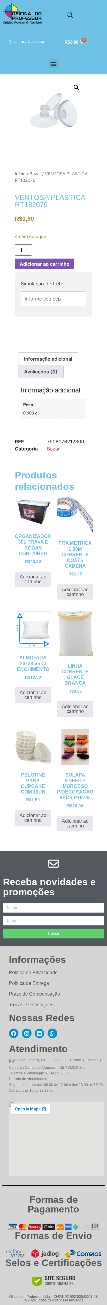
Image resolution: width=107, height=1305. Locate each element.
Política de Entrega (29, 983)
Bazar (35, 173)
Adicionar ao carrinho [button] (33, 579)
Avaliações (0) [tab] (41, 372)
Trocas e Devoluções (31, 1004)
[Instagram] (26, 1033)
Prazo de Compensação (34, 993)
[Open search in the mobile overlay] (70, 15)
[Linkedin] (39, 1033)
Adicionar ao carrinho (45, 264)
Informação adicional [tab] (48, 359)
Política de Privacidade (33, 972)
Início (20, 173)
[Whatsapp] (52, 1033)
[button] (54, 63)
